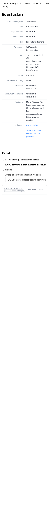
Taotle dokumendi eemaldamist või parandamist (33, 133)
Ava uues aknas (32, 125)
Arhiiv (27, 3)
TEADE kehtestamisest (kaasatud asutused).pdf (14, 190)
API (47, 3)
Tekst (40, 190)
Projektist (38, 3)
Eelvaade (32, 190)
